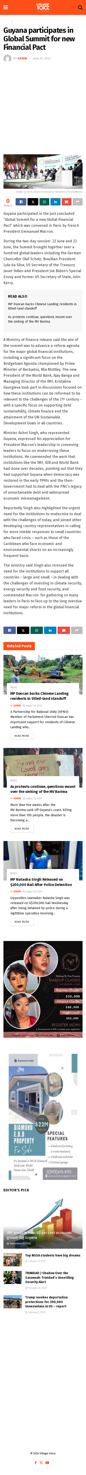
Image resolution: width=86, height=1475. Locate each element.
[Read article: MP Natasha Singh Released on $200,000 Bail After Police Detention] (43, 861)
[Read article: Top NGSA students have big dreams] (12, 1259)
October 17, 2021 (36, 1261)
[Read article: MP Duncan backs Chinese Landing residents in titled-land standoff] (43, 675)
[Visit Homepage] (43, 7)
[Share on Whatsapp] (44, 201)
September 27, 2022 (20, 1243)
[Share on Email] (67, 201)
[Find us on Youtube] (47, 1463)
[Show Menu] (5, 7)
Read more (24, 734)
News (17, 22)
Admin (22, 58)
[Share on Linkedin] (55, 201)
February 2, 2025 (36, 1312)
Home (7, 22)
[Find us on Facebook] (36, 1463)
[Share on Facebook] (21, 201)
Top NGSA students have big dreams (52, 1255)
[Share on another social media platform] (78, 201)
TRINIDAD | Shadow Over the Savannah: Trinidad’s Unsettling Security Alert (49, 1277)
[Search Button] (80, 7)
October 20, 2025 (37, 1288)
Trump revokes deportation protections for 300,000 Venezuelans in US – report (46, 1301)
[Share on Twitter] (33, 201)
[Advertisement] (43, 108)
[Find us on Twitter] (41, 1463)
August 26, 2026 (33, 705)
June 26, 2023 (42, 58)
